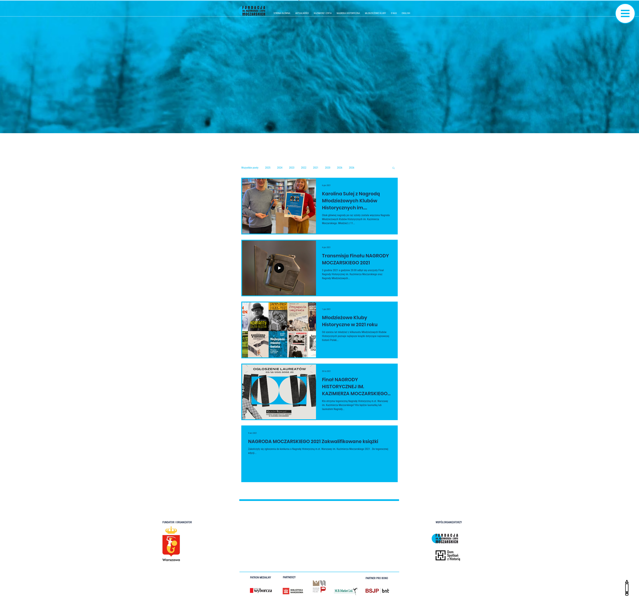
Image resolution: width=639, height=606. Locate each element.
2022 (303, 167)
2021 (315, 167)
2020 (327, 167)
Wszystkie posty (249, 167)
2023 (291, 167)
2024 (279, 167)
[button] (625, 13)
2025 (267, 167)
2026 (339, 167)
